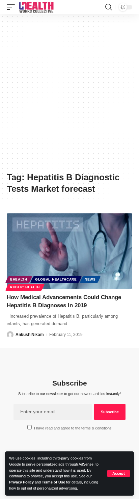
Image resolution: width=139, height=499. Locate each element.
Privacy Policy (21, 482)
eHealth (18, 279)
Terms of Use (53, 482)
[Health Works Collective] (36, 7)
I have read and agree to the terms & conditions (73, 428)
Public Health (25, 287)
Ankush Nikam (30, 334)
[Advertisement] (69, 95)
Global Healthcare (56, 279)
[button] (118, 473)
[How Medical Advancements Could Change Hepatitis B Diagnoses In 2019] (69, 251)
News (90, 279)
